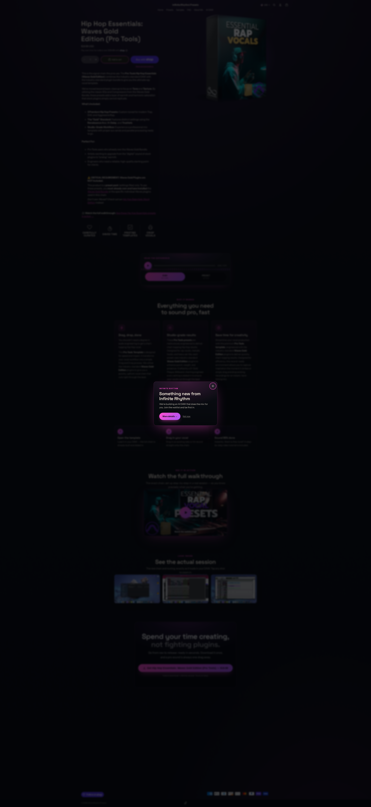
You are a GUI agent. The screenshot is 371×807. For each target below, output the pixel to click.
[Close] (213, 386)
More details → (170, 416)
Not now (186, 416)
